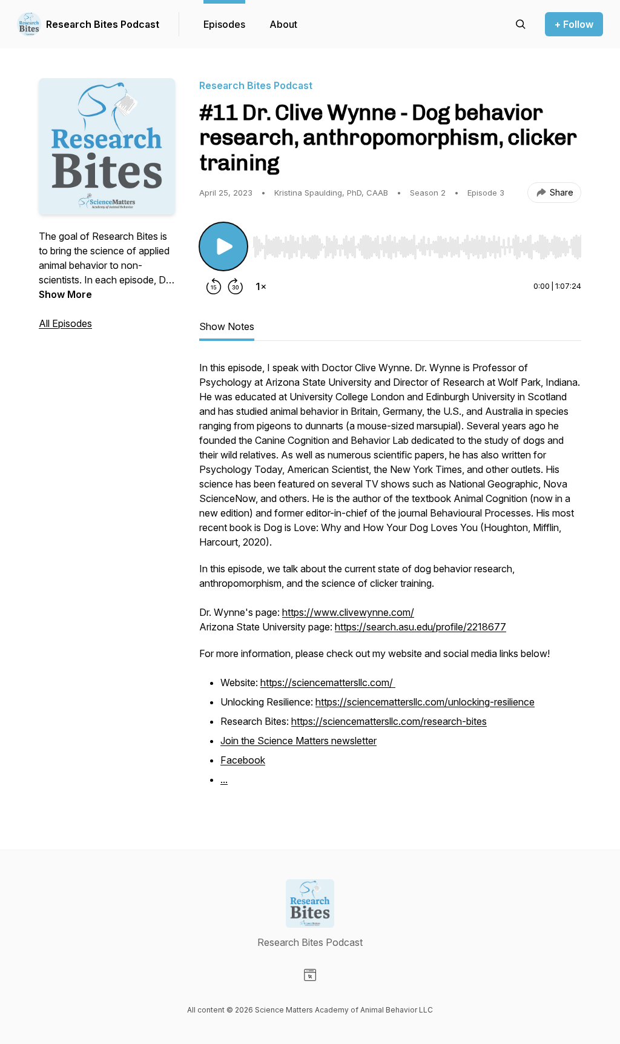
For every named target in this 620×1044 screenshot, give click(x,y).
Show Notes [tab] (226, 326)
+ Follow (574, 24)
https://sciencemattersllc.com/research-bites (389, 721)
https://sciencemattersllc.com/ (327, 682)
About (283, 24)
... (224, 779)
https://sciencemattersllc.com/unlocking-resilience (425, 702)
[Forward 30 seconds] (235, 286)
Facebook (242, 760)
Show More (65, 294)
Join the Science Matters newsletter (298, 741)
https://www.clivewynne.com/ (348, 612)
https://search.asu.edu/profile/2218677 (420, 627)
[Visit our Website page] (310, 975)
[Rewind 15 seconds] (213, 286)
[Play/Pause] (223, 246)
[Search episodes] (521, 24)
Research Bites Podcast (102, 24)
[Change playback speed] (261, 286)
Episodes (224, 24)
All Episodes (65, 323)
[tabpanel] (390, 580)
